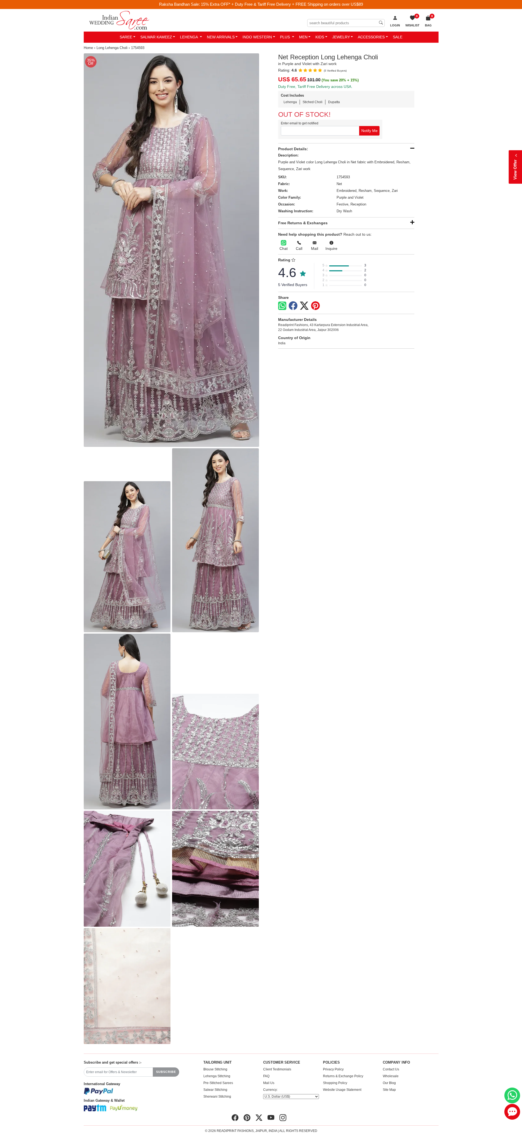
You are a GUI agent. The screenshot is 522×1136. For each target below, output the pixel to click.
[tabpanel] (171, 250)
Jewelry (341, 37)
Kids (319, 37)
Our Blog (389, 1083)
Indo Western (257, 37)
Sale (397, 37)
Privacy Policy (333, 1069)
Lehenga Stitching (216, 1076)
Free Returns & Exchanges (303, 223)
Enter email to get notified (299, 123)
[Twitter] (304, 306)
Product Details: (293, 149)
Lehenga (189, 37)
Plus (285, 37)
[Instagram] (282, 1118)
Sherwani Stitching (217, 1096)
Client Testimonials (277, 1069)
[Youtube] (271, 1118)
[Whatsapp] (282, 306)
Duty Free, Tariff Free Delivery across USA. (315, 86)
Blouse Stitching (215, 1069)
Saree (126, 37)
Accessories (371, 37)
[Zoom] (171, 250)
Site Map (389, 1090)
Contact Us (391, 1069)
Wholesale (391, 1076)
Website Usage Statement (342, 1090)
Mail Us (268, 1083)
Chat (283, 248)
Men (303, 37)
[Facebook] (293, 306)
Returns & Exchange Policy (343, 1076)
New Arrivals (221, 37)
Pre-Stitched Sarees (218, 1083)
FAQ (266, 1076)
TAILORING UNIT (217, 1062)
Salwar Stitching (215, 1090)
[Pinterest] (315, 306)
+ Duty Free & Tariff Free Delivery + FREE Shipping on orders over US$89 (297, 4)
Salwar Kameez (156, 37)
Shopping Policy (335, 1083)
